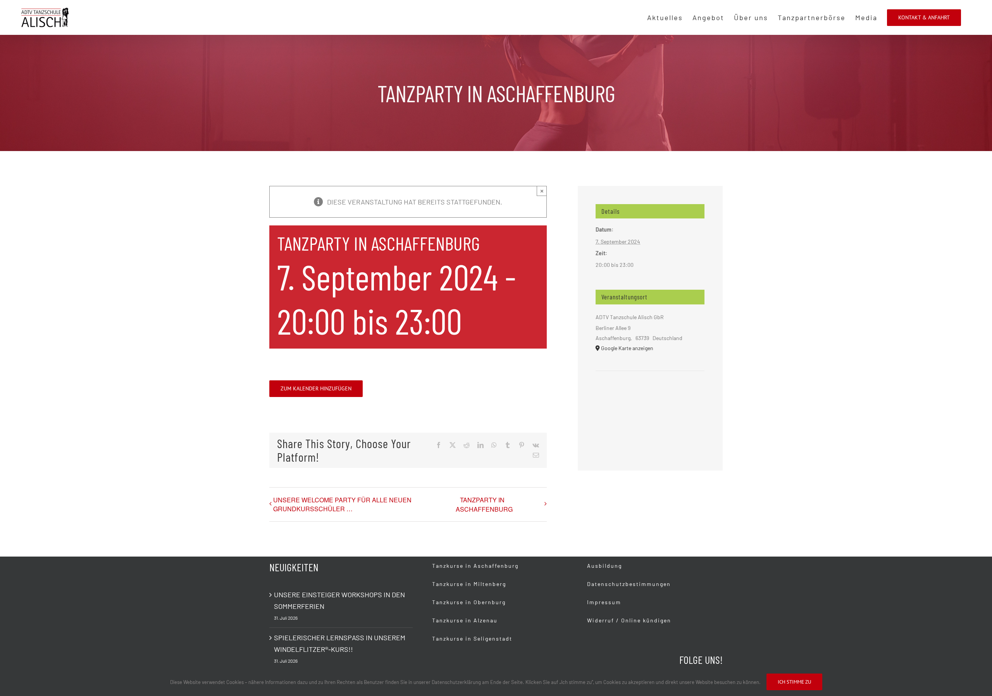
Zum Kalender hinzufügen (316, 388)
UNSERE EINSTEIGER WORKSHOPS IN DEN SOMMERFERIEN (339, 600)
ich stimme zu (794, 682)
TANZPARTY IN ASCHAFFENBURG (484, 504)
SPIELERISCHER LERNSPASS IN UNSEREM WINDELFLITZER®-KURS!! (339, 643)
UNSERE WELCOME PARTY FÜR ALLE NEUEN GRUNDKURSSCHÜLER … (342, 504)
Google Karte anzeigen (627, 348)
